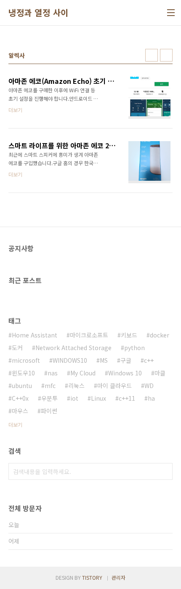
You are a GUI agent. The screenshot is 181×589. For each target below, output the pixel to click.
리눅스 (76, 385)
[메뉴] (171, 13)
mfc (50, 385)
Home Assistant (34, 335)
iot (74, 398)
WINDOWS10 (70, 360)
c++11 (127, 398)
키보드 (129, 335)
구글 (125, 360)
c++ (149, 360)
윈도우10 (23, 373)
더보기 (15, 424)
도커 (17, 347)
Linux (98, 398)
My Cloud (83, 373)
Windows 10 (125, 373)
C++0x (20, 398)
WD (149, 385)
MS (104, 360)
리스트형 (166, 55)
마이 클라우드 (114, 385)
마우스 (20, 411)
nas (53, 373)
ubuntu (22, 385)
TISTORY (92, 577)
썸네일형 (151, 55)
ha (151, 398)
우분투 (49, 398)
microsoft (26, 360)
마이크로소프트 (89, 335)
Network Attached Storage (73, 347)
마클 (159, 373)
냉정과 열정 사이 (38, 12)
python (134, 347)
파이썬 (49, 411)
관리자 (118, 577)
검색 (164, 471)
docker (159, 335)
